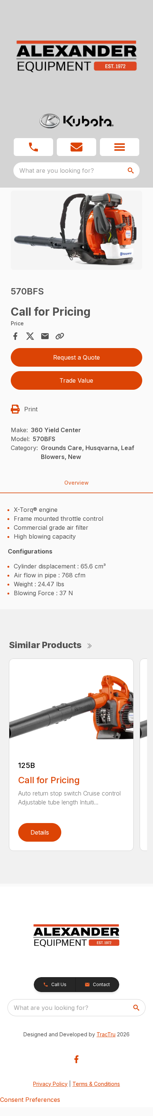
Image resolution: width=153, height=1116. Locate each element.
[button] (33, 147)
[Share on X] (30, 336)
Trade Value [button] (76, 380)
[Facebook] (76, 1059)
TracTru (106, 1034)
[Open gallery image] (77, 230)
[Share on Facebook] (15, 336)
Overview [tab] (76, 482)
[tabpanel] (77, 231)
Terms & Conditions (96, 1084)
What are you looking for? (56, 170)
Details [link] (39, 832)
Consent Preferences (30, 1099)
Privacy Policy (50, 1084)
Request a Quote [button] (76, 357)
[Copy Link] (59, 336)
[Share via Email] (44, 336)
